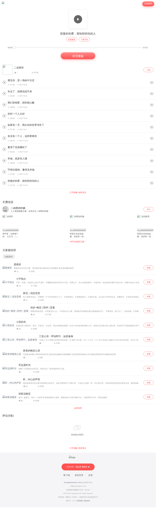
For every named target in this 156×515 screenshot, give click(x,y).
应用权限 (80, 501)
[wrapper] (78, 257)
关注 (148, 209)
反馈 (90, 475)
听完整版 (78, 56)
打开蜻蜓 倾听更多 (78, 192)
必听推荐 (78, 408)
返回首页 (79, 475)
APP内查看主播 (77, 241)
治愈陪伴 (9, 256)
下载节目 (84, 39)
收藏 (148, 267)
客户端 (66, 475)
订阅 (148, 69)
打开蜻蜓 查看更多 (78, 448)
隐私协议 (87, 501)
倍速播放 (71, 39)
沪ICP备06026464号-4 (71, 482)
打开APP (148, 3)
